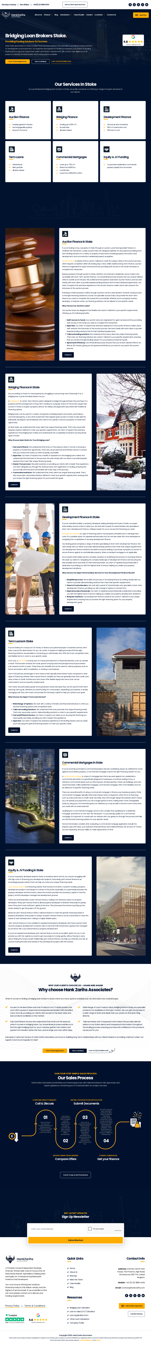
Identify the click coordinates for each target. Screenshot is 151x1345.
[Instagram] (134, 4)
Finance (47, 15)
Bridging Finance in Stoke (23, 387)
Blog (56, 15)
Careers (89, 15)
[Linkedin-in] (146, 4)
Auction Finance (19, 117)
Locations (99, 15)
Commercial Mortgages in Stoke (82, 763)
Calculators (64, 15)
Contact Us (111, 15)
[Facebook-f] (130, 4)
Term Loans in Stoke (20, 641)
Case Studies (79, 15)
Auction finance (68, 261)
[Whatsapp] (142, 4)
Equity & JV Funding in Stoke (25, 870)
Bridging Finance (66, 117)
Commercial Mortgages (71, 157)
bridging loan (15, 401)
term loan (22, 661)
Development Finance (117, 117)
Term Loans (16, 157)
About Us (38, 15)
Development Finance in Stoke (81, 517)
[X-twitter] (138, 4)
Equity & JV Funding (116, 157)
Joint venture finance (16, 887)
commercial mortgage (73, 776)
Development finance (70, 534)
